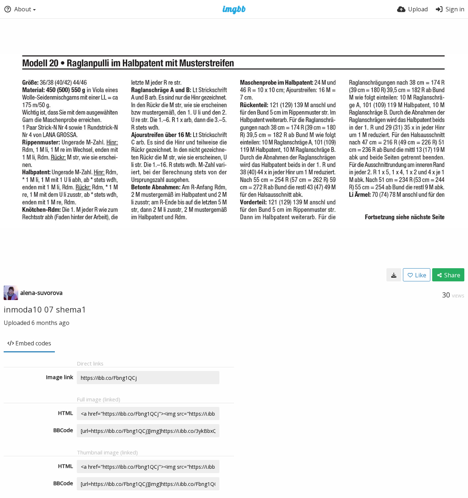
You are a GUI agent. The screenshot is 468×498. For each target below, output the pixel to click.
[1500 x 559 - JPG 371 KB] (393, 274)
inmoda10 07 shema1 (45, 309)
